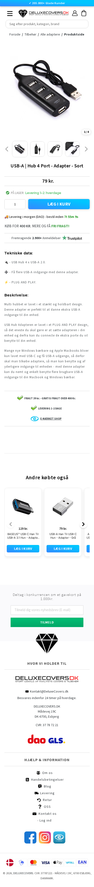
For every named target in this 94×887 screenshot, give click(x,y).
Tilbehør (31, 34)
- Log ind (44, 798)
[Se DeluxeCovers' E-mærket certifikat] (59, 820)
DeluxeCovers (23, 851)
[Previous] (10, 502)
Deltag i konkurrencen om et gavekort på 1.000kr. (47, 574)
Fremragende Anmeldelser (36, 238)
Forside (14, 34)
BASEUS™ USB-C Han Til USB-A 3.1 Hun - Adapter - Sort (23, 513)
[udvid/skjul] (7, 12)
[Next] (83, 502)
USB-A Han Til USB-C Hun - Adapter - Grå (63, 513)
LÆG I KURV (59, 204)
